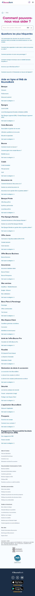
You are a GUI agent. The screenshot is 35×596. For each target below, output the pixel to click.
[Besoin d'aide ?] (29, 2)
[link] (6, 453)
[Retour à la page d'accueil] (2, 13)
